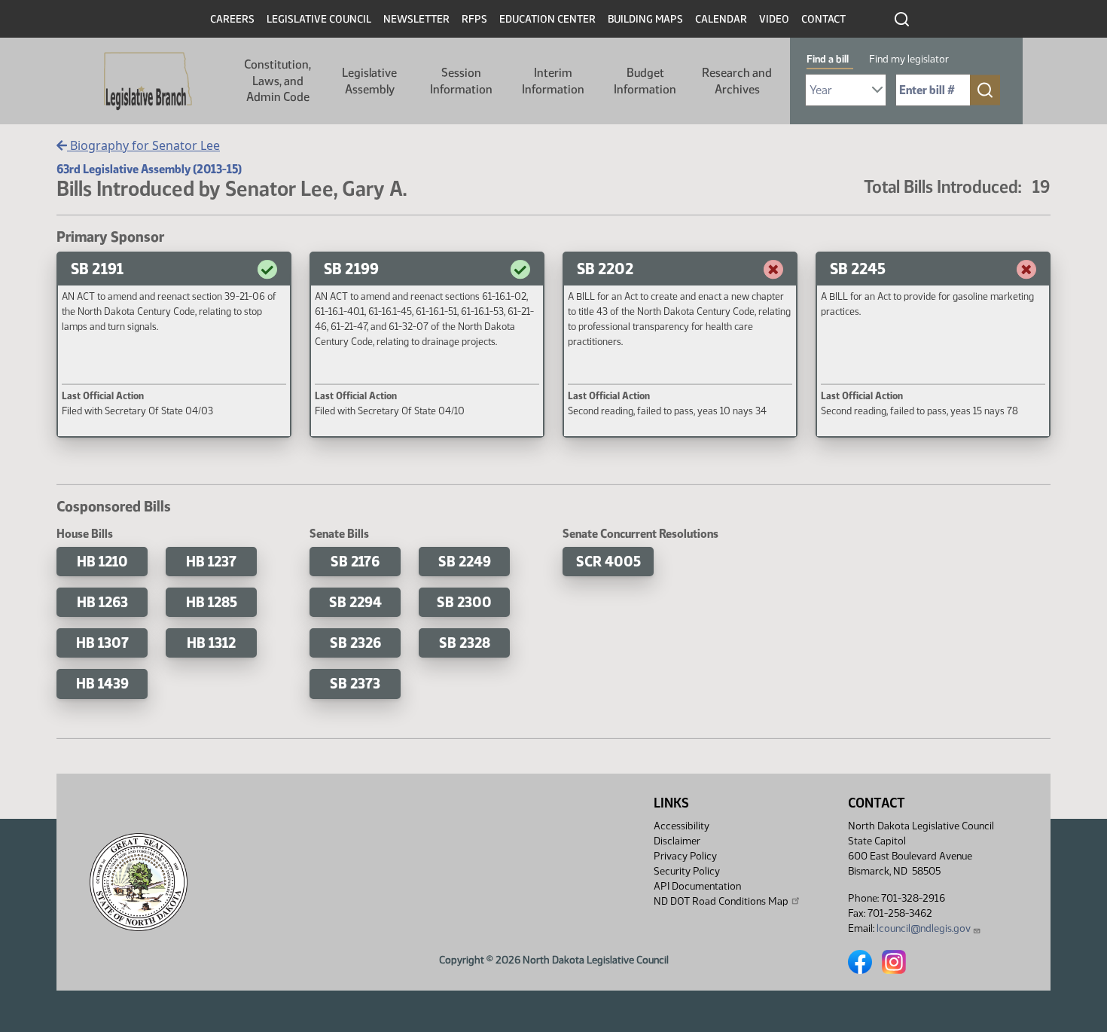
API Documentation (697, 886)
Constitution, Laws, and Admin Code (277, 80)
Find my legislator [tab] (909, 59)
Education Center (547, 19)
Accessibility (681, 826)
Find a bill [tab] (828, 59)
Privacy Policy (685, 856)
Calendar (721, 19)
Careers (232, 19)
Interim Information (553, 81)
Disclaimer (677, 841)
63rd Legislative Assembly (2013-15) (149, 169)
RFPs (474, 19)
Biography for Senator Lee (143, 145)
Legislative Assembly (369, 81)
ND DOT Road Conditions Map (721, 901)
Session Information (461, 81)
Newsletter (416, 19)
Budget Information (645, 81)
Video (774, 19)
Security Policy (687, 871)
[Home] (148, 81)
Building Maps (645, 19)
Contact (823, 19)
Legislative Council (319, 19)
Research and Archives (737, 81)
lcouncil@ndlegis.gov (924, 928)
